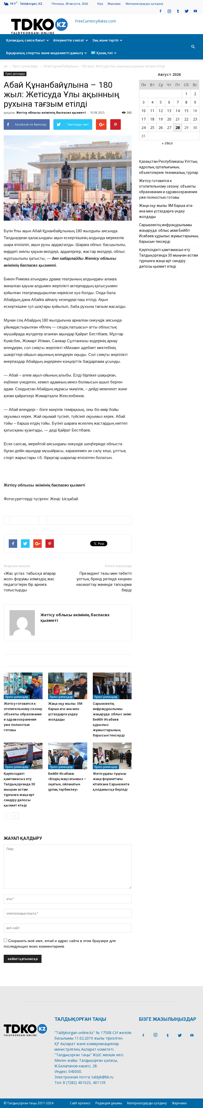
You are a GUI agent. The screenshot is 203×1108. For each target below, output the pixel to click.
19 (161, 119)
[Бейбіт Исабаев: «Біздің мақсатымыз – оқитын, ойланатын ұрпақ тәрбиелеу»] (67, 756)
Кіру (100, 4)
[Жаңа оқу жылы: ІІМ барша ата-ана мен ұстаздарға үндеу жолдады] (67, 686)
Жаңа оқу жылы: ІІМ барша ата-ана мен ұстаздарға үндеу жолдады (166, 211)
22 (186, 119)
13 (169, 110)
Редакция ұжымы (108, 1103)
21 (178, 119)
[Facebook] (160, 11)
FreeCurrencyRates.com (95, 21)
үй (5, 66)
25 (152, 127)
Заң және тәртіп (105, 40)
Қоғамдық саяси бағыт (25, 40)
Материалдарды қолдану (144, 4)
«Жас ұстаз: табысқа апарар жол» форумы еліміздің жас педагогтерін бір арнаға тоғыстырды (30, 581)
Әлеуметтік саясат (68, 40)
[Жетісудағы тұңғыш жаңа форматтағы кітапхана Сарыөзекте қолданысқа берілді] (112, 756)
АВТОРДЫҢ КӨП (93, 660)
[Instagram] (169, 11)
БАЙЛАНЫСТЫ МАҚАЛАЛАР (36, 660)
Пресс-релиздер (25, 66)
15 (186, 110)
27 (169, 127)
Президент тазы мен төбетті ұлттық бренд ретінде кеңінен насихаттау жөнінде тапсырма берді (104, 581)
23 (195, 119)
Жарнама (114, 4)
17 (143, 119)
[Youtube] (195, 11)
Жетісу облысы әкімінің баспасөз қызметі (51, 112)
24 (143, 127)
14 (178, 110)
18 (152, 119)
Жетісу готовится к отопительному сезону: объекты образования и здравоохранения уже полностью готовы (168, 189)
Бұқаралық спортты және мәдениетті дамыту (44, 53)
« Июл (167, 143)
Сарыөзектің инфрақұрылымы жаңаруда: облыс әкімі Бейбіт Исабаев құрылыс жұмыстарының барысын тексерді (112, 719)
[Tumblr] (178, 11)
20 (169, 119)
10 (143, 110)
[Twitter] (187, 11)
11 (152, 110)
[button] (193, 46)
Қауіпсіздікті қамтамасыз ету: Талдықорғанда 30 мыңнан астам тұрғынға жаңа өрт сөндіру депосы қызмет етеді (19, 789)
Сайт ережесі (80, 1103)
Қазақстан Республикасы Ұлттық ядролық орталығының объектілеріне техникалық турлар (168, 167)
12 (161, 110)
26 (161, 127)
